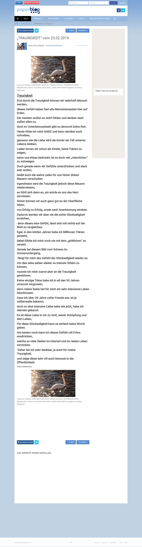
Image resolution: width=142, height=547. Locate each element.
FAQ (121, 542)
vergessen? (122, 3)
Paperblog (17, 542)
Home (19, 2)
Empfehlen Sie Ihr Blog (32, 2)
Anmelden (113, 3)
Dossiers (68, 19)
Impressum (113, 542)
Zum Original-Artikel (80, 45)
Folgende (82, 30)
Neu (25, 19)
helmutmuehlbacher (54, 45)
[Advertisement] (78, 10)
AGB (126, 542)
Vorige (71, 30)
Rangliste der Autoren (99, 19)
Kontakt (96, 542)
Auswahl (38, 19)
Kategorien (53, 19)
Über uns (104, 542)
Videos (81, 19)
